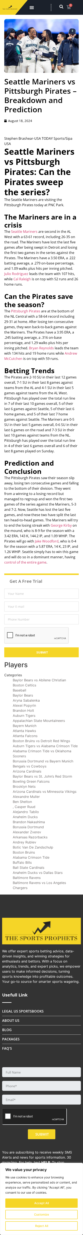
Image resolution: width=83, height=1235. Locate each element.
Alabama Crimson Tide (31, 857)
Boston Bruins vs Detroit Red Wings (41, 741)
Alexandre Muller (26, 796)
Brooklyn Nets (24, 786)
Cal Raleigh (22, 279)
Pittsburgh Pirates (25, 311)
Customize (41, 1214)
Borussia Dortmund (28, 827)
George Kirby (61, 525)
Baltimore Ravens (27, 878)
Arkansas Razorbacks (30, 837)
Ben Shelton (22, 802)
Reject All (41, 1226)
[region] (41, 1199)
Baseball (19, 690)
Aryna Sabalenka (26, 700)
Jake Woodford (47, 541)
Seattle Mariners (24, 231)
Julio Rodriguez (16, 273)
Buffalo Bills (22, 862)
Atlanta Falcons (25, 736)
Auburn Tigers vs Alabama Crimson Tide (45, 746)
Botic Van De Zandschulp (33, 847)
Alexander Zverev (27, 832)
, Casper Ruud (24, 807)
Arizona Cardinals (27, 771)
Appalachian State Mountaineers (39, 720)
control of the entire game (25, 562)
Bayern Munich (24, 726)
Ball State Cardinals (28, 867)
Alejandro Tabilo (26, 812)
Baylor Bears (23, 695)
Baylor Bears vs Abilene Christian (39, 680)
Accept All (41, 1203)
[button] (31, 7)
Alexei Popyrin (24, 705)
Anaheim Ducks (25, 817)
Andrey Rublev (24, 842)
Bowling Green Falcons (31, 781)
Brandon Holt (23, 710)
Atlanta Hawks (24, 731)
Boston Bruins (24, 852)
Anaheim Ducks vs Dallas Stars (38, 872)
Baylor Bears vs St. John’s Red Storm (42, 776)
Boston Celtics (24, 685)
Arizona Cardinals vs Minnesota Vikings (44, 791)
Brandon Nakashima (29, 822)
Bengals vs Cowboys (29, 766)
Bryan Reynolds (41, 348)
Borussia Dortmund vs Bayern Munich (43, 761)
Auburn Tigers (24, 715)
